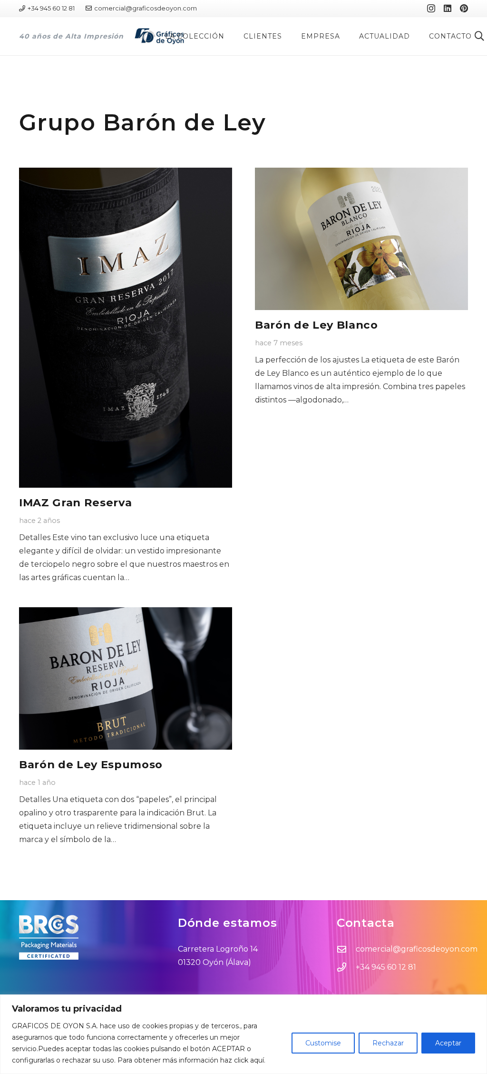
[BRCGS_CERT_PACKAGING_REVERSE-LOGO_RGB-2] (84, 937)
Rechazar (388, 1043)
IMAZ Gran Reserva (75, 502)
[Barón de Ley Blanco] (361, 239)
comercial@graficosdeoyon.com (416, 949)
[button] (228, 36)
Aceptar (448, 1043)
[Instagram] (431, 8)
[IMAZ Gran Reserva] (125, 328)
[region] (243, 1034)
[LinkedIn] (447, 8)
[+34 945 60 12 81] (346, 967)
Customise (323, 1043)
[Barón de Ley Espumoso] (125, 678)
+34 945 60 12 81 (386, 967)
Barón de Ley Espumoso (91, 764)
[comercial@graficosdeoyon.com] (346, 949)
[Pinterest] (464, 8)
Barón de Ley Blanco (316, 324)
